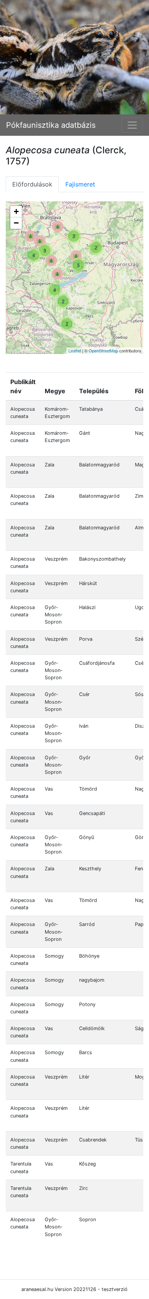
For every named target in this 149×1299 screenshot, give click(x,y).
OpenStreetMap (103, 350)
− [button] (16, 223)
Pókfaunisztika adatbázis (51, 125)
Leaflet (74, 350)
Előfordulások (32, 184)
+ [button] (16, 211)
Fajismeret (80, 184)
